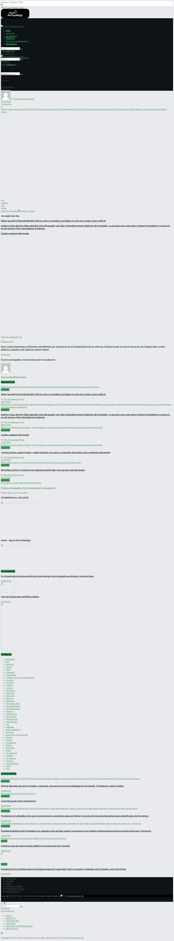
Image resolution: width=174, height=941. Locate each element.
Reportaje (10, 748)
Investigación (12, 722)
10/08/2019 (6, 581)
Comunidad (11, 675)
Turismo (9, 761)
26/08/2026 (6, 791)
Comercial (10, 672)
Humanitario (11, 714)
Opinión (9, 737)
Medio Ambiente (13, 729)
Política (9, 740)
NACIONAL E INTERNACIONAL (17, 41)
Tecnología (11, 758)
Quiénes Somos (13, 891)
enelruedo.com (15, 337)
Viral (8, 768)
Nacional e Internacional (16, 735)
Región (9, 745)
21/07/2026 (6, 442)
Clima (8, 669)
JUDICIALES (10, 51)
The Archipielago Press (23, 99)
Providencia (11, 742)
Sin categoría (11, 753)
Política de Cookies (14, 886)
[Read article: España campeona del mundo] (87, 427)
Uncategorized (12, 763)
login (9, 492)
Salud (8, 750)
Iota (7, 724)
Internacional (12, 719)
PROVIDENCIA (11, 44)
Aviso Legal (11, 878)
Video (8, 766)
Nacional (9, 732)
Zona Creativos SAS (75, 896)
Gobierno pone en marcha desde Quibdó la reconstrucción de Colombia (35, 846)
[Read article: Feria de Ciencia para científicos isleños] (87, 587)
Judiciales (10, 727)
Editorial (9, 698)
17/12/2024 (6, 101)
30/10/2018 (6, 601)
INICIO (8, 31)
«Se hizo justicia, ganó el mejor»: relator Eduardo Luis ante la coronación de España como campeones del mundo (55, 452)
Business (10, 664)
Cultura (9, 688)
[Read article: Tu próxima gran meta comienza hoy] (87, 793)
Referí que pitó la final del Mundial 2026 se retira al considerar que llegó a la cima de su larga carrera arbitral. (53, 220)
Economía (10, 695)
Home (3, 74)
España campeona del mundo (15, 233)
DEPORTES (10, 33)
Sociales (9, 755)
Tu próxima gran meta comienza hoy (18, 801)
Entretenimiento (13, 709)
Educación (10, 701)
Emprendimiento (13, 706)
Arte (7, 662)
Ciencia (9, 667)
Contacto (10, 680)
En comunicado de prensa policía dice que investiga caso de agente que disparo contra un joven (47, 576)
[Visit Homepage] (12, 7)
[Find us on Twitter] (2, 5)
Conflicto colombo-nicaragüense (20, 677)
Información (11, 716)
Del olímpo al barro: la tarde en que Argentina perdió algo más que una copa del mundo (43, 470)
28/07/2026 (6, 402)
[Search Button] (21, 74)
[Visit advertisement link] (24, 649)
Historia (9, 711)
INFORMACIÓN (11, 36)
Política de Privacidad (15, 889)
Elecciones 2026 (13, 703)
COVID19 (10, 682)
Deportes (11, 74)
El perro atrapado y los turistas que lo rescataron (28, 487)
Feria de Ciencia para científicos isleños (20, 596)
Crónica (9, 685)
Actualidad (5, 430)
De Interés (10, 690)
